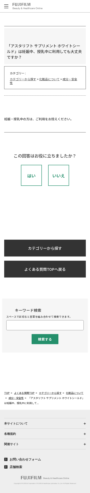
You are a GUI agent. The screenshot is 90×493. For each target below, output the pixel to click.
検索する (45, 339)
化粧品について (49, 79)
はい (31, 176)
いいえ (58, 176)
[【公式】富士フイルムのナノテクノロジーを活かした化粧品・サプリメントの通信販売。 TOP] (27, 6)
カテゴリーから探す (23, 79)
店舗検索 (16, 466)
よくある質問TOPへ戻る (45, 269)
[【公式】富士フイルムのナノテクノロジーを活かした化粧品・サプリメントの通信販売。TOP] (45, 477)
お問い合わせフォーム (25, 459)
